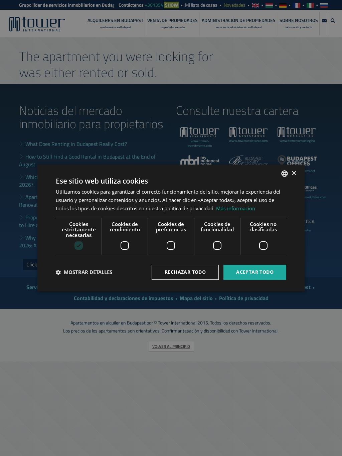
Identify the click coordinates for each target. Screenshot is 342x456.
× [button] (293, 173)
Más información (235, 208)
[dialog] (171, 228)
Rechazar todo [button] (185, 272)
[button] (84, 272)
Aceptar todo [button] (255, 272)
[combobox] (284, 173)
